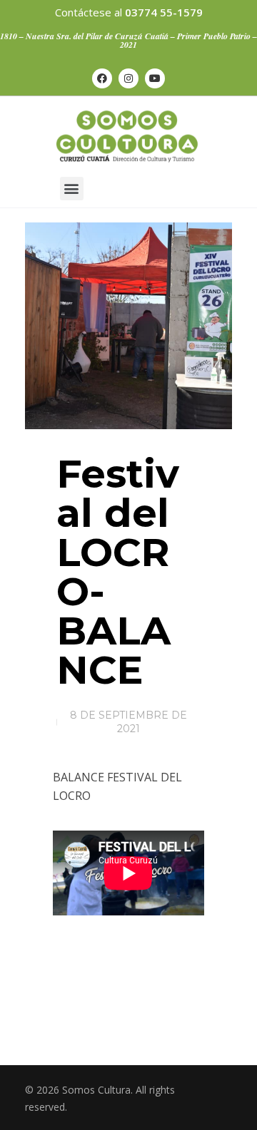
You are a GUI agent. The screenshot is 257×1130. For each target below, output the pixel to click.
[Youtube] (155, 78)
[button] (72, 188)
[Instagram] (128, 78)
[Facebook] (102, 78)
